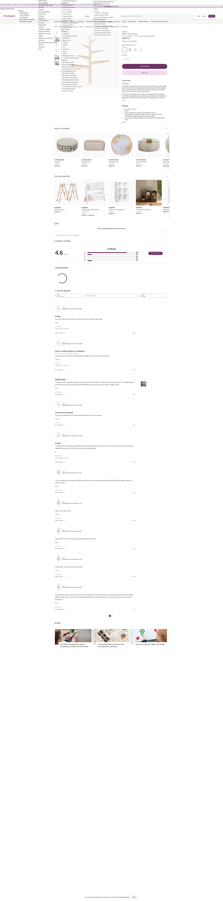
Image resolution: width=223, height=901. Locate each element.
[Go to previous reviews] (107, 616)
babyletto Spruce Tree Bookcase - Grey (72, 472)
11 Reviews (130, 36)
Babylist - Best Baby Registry (9, 16)
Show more (124, 100)
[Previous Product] (162, 128)
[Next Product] (167, 128)
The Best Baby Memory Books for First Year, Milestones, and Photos (111, 645)
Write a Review (151, 36)
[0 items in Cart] (218, 16)
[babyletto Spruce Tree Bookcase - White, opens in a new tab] (58, 308)
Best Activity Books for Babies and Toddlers (150, 644)
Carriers (124, 21)
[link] (124, 49)
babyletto (124, 31)
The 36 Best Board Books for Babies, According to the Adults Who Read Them (74, 645)
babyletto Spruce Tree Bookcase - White (72, 308)
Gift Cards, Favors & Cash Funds (161, 21)
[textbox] (111, 231)
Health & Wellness (143, 21)
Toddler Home (89, 26)
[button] (111, 252)
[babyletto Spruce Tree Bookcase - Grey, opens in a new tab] (58, 472)
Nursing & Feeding (91, 21)
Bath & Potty (132, 21)
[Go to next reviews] (115, 616)
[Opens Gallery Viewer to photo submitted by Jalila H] (62, 278)
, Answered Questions (140, 36)
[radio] (56, 50)
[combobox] (157, 16)
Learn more (76, 235)
